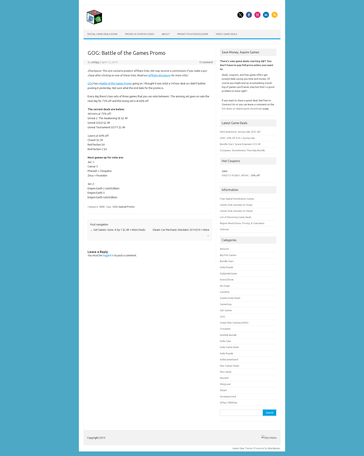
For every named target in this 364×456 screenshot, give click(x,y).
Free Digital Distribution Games (237, 198)
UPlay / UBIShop (228, 402)
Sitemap (224, 229)
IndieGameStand (229, 359)
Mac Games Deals (229, 365)
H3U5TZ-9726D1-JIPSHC (235, 175)
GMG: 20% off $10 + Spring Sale (237, 138)
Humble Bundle (228, 335)
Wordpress (274, 448)
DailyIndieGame (228, 273)
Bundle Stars (227, 261)
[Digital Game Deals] (94, 23)
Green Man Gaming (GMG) (234, 322)
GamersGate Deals (230, 298)
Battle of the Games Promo (116, 83)
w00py (95, 62)
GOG (90, 83)
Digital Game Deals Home (102, 34)
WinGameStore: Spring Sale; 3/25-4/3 (240, 131)
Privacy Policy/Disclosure (192, 34)
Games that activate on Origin (236, 204)
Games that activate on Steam (236, 210)
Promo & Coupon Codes (139, 34)
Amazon (224, 248)
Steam (223, 390)
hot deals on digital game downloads (242, 108)
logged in (108, 255)
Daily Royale (226, 267)
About (166, 34)
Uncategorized (228, 396)
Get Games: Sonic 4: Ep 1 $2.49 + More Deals (117, 229)
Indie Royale (226, 353)
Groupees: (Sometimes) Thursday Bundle (242, 150)
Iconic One (238, 448)
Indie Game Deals (229, 347)
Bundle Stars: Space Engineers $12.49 (240, 144)
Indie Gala (225, 341)
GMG (225, 171)
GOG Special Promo (124, 206)
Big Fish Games (228, 255)
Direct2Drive (227, 279)
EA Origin (225, 285)
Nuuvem (224, 377)
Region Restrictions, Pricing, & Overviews (242, 223)
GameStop (226, 304)
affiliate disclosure (159, 75)
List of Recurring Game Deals (235, 217)
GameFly (224, 292)
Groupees (225, 328)
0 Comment (206, 62)
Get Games (226, 310)
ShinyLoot (225, 384)
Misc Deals (225, 371)
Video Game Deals (226, 34)
